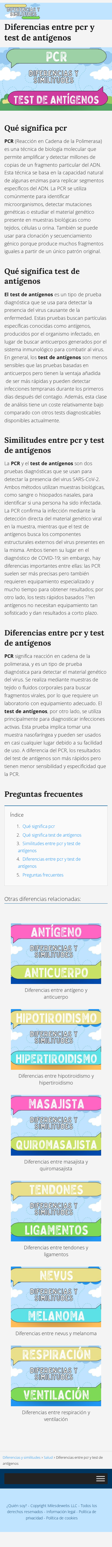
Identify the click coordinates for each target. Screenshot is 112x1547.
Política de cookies (62, 1517)
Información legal (60, 1511)
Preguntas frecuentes (43, 875)
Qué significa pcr (39, 826)
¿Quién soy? (17, 1505)
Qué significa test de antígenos (52, 835)
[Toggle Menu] (100, 1478)
